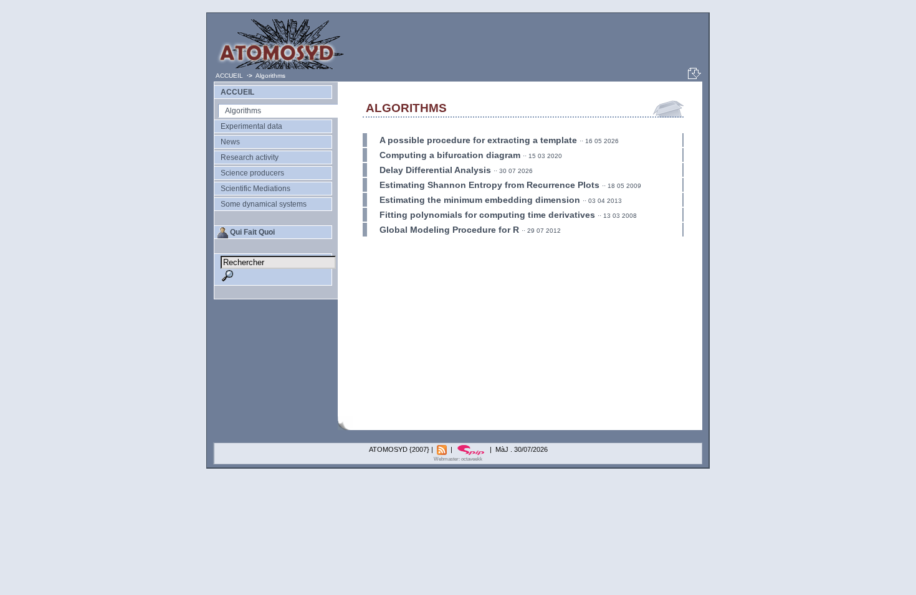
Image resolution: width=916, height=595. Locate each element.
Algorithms (243, 110)
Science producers (252, 173)
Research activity (250, 157)
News (230, 142)
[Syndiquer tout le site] (443, 449)
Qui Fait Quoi (252, 232)
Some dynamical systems (264, 204)
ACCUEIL (229, 75)
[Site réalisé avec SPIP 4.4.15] (472, 449)
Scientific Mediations (255, 188)
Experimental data (251, 126)
